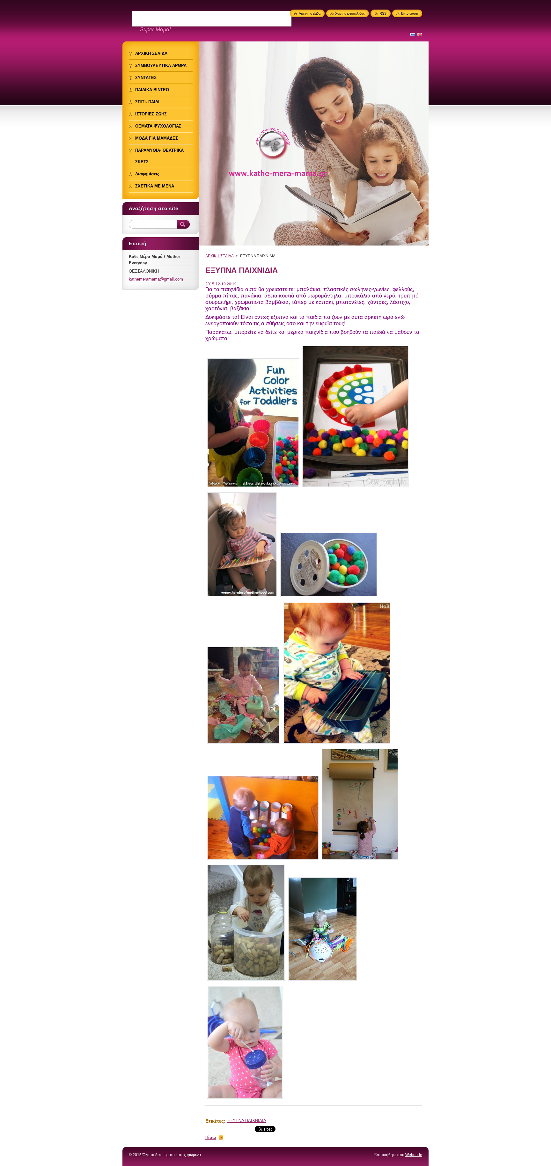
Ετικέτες (214, 1121)
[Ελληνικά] (412, 34)
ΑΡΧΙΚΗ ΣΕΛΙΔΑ (219, 256)
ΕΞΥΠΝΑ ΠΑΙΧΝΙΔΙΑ (246, 1120)
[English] (419, 34)
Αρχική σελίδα (309, 13)
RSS (382, 13)
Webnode (413, 1155)
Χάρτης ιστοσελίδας (350, 13)
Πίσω (210, 1137)
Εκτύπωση (409, 13)
